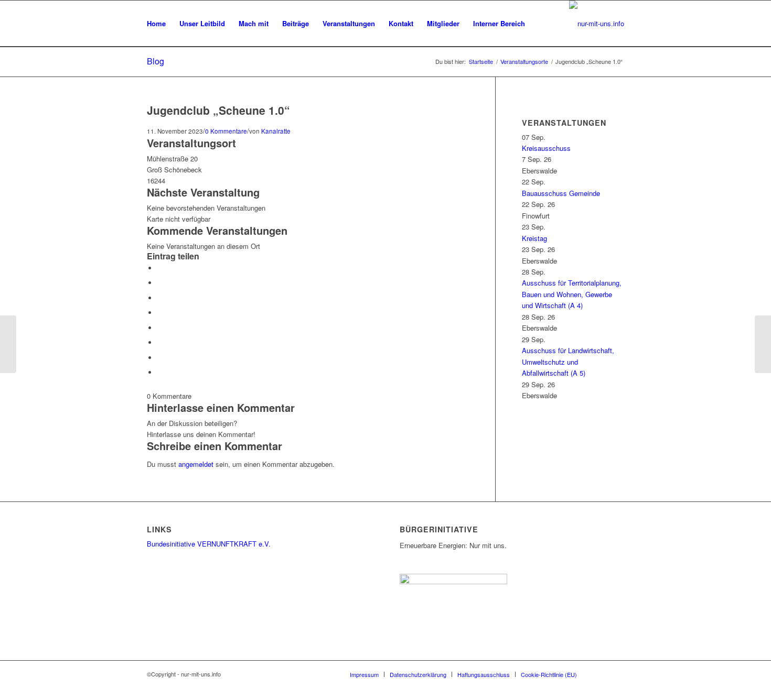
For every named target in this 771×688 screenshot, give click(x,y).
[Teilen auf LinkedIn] (160, 313)
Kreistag (534, 238)
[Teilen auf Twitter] (160, 283)
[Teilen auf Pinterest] (160, 298)
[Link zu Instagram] (600, 674)
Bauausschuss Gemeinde (561, 193)
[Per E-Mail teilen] (160, 372)
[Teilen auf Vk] (160, 342)
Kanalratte (276, 131)
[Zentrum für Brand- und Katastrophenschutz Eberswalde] (8, 344)
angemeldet (195, 464)
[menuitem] (156, 24)
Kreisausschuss (546, 148)
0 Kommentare (226, 131)
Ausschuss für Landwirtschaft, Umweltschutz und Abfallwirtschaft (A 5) (568, 361)
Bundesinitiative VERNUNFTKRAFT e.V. (209, 544)
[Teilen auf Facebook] (160, 268)
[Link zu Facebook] (616, 674)
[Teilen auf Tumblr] (160, 328)
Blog (155, 61)
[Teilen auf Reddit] (160, 358)
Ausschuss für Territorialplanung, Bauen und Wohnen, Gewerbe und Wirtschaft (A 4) (572, 294)
